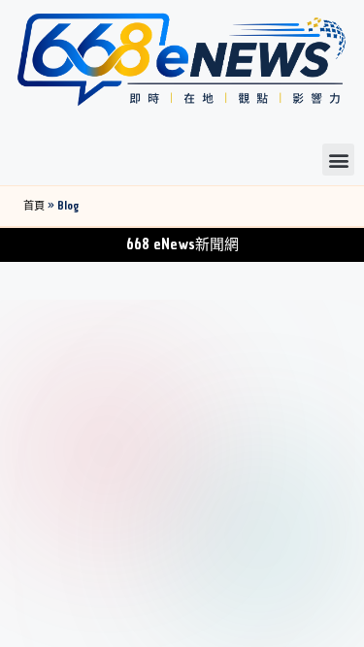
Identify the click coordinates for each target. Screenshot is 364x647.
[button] (338, 160)
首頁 (34, 206)
